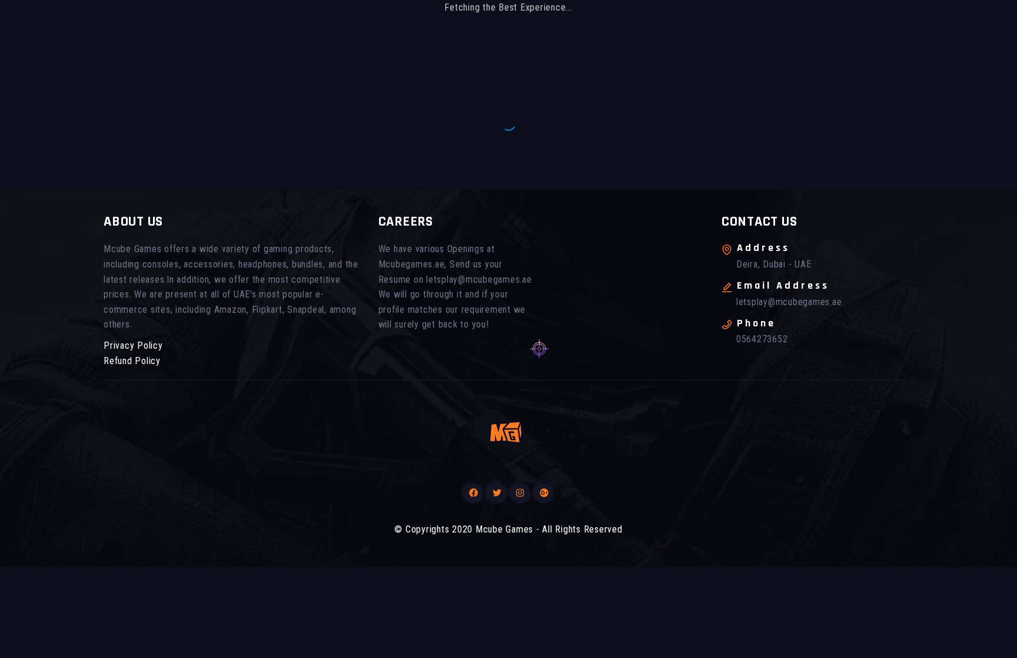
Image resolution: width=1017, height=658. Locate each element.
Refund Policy (132, 360)
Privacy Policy (133, 345)
